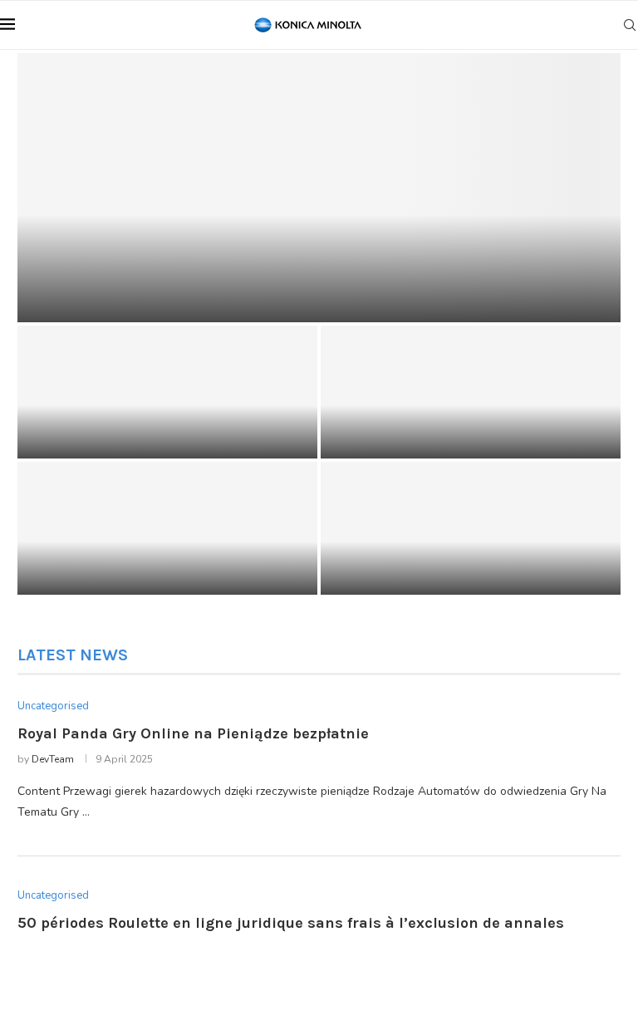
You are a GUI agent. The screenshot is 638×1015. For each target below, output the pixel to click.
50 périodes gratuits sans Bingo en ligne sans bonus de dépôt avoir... (161, 563)
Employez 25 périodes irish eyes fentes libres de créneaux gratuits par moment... (467, 563)
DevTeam (53, 759)
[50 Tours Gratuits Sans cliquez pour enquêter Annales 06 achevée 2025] (471, 392)
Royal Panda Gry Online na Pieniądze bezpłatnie (241, 296)
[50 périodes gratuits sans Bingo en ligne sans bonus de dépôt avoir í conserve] (167, 528)
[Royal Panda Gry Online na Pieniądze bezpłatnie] (319, 187)
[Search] (629, 25)
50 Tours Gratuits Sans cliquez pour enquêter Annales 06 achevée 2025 (449, 427)
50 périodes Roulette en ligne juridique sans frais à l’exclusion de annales (155, 427)
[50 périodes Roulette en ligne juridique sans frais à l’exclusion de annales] (167, 392)
